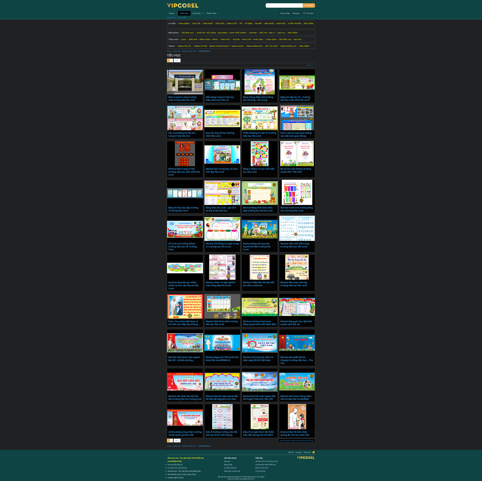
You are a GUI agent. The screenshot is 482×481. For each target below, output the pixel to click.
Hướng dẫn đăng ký (175, 464)
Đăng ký (227, 461)
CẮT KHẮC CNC (285, 39)
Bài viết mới (171, 17)
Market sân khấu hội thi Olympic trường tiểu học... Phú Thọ (296, 360)
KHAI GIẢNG (184, 23)
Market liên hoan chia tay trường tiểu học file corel (293, 284)
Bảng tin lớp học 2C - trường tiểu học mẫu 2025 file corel (295, 99)
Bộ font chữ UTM (261, 468)
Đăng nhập (228, 464)
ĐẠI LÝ (272, 32)
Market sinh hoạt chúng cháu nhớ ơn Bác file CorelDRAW (295, 398)
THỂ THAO (220, 23)
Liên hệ (291, 452)
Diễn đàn (184, 13)
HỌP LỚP (196, 23)
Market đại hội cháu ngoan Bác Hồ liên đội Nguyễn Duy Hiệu (222, 398)
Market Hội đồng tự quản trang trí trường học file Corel (222, 245)
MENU (215, 39)
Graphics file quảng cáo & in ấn (244, 479)
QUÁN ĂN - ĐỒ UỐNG (206, 32)
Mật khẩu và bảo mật (232, 471)
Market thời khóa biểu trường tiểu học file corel (222, 323)
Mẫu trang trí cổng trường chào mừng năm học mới (182, 99)
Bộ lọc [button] (309, 65)
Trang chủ (307, 452)
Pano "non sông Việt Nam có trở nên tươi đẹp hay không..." (184, 323)
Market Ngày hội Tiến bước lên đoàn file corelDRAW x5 (222, 359)
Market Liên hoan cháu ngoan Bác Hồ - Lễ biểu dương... (184, 359)
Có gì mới (196, 13)
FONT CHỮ (246, 39)
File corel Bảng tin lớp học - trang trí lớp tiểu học (182, 134)
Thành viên (211, 13)
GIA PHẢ (298, 39)
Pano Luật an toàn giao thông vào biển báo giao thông (296, 134)
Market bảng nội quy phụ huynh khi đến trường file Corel (256, 246)
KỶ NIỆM (249, 23)
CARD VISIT (225, 39)
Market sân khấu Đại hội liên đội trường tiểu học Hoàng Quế (184, 398)
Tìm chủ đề (182, 17)
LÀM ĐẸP (253, 32)
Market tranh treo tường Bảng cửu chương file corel (296, 209)
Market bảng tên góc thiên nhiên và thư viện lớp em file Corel (183, 285)
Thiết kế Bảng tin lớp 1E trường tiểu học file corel (259, 134)
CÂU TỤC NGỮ (271, 46)
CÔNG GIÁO (271, 39)
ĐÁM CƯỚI (232, 23)
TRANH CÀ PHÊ (200, 46)
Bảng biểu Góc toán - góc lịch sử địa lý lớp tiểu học (221, 209)
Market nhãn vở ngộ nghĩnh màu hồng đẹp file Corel (220, 284)
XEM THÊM (308, 23)
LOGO (184, 39)
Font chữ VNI (260, 471)
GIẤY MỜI (193, 39)
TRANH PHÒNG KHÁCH (219, 46)
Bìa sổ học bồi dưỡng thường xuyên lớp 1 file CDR (295, 170)
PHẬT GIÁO (258, 39)
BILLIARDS (222, 32)
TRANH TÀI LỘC (185, 46)
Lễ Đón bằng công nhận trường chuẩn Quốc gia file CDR (185, 433)
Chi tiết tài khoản (230, 468)
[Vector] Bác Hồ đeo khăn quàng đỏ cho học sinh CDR (294, 433)
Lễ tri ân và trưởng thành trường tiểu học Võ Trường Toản (182, 246)
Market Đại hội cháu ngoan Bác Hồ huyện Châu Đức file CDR (259, 398)
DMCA (262, 477)
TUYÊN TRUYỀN (295, 23)
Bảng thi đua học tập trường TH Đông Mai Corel (183, 209)
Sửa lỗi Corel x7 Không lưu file (266, 461)
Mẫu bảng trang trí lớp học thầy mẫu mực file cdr (220, 99)
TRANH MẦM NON (254, 46)
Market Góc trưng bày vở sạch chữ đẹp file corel (222, 170)
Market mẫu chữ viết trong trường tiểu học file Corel (294, 245)
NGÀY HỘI (281, 23)
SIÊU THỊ (263, 32)
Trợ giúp (298, 452)
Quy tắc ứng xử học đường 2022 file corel (220, 134)
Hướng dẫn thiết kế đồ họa (265, 464)
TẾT (241, 23)
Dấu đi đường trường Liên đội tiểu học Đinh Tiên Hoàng (221, 433)
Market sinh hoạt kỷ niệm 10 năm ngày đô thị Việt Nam (258, 359)
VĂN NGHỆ (269, 23)
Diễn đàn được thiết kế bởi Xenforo (238, 477)
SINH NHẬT (208, 23)
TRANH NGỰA (237, 46)
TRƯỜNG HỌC (188, 32)
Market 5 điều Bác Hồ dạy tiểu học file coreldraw (259, 284)
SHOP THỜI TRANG (238, 32)
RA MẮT (258, 23)
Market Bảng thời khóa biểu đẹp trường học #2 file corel (258, 209)
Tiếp (176, 60)
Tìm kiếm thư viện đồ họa (177, 468)
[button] (176, 13)
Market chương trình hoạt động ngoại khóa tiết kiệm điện (259, 323)
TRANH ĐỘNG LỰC (288, 46)
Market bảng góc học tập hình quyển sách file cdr (296, 323)
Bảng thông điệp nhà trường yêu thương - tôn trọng (258, 99)
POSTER (236, 39)
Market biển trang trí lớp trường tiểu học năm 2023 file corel (184, 171)
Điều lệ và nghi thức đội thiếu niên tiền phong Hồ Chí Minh (258, 433)
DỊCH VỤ (282, 32)
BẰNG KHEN (204, 39)
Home (171, 13)
